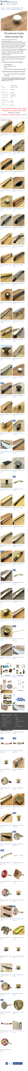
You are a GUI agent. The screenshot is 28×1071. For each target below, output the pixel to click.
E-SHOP (15, 4)
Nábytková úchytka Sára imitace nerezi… (9, 731)
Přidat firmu (4, 726)
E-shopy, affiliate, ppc (6, 722)
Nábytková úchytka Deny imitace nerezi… (9, 806)
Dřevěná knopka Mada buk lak (7, 769)
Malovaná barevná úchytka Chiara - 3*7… (9, 1049)
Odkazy (17, 719)
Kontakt (17, 717)
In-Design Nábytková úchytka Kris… (20, 451)
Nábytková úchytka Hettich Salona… (8, 601)
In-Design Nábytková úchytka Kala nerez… (9, 246)
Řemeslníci (4, 719)
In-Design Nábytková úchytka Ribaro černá (9, 918)
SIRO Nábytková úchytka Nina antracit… (9, 545)
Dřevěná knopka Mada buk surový (19, 788)
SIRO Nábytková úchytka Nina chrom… (8, 320)
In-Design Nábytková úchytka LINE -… (8, 470)
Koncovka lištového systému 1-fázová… (9, 862)
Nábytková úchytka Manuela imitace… (20, 619)
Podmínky (4, 724)
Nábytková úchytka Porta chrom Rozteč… (9, 377)
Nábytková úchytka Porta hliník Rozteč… (9, 433)
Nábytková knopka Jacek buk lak (19, 900)
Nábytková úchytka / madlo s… (7, 750)
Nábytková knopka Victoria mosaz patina (9, 638)
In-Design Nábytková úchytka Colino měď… (9, 227)
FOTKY (3, 4)
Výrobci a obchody (6, 717)
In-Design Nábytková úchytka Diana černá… (9, 414)
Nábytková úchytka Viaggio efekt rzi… (20, 246)
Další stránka (18, 1063)
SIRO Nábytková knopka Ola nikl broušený (9, 619)
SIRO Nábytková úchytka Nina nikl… (20, 601)
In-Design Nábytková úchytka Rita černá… (9, 825)
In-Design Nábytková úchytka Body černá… (9, 974)
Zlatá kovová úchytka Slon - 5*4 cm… (8, 937)
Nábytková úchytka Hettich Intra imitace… (9, 582)
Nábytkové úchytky (14, 87)
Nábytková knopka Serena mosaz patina (9, 358)
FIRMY (9, 4)
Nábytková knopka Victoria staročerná (20, 470)
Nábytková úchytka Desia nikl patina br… (9, 563)
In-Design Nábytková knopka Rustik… (20, 414)
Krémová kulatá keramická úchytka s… (8, 788)
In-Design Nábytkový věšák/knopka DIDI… (9, 489)
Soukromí (17, 722)
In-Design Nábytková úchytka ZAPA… (20, 731)
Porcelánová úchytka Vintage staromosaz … (9, 339)
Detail (11, 135)
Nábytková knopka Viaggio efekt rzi (20, 395)
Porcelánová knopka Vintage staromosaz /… (9, 208)
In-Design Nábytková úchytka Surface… (9, 283)
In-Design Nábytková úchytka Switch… (8, 134)
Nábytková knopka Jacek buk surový (8, 956)
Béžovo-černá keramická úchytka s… (8, 1012)
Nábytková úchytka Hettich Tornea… (8, 526)
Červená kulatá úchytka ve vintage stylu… (9, 881)
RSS (16, 724)
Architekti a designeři (6, 721)
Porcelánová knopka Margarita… (19, 377)
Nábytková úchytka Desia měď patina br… (9, 395)
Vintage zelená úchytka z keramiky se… (9, 993)
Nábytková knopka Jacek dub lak (19, 993)
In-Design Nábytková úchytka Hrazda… (8, 190)
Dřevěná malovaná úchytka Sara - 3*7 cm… (9, 900)
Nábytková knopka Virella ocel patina (8, 302)
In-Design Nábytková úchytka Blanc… (20, 134)
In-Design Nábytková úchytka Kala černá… (9, 152)
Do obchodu (5, 135)
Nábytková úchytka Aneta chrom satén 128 (9, 657)
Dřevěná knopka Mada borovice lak (20, 956)
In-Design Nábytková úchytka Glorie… (8, 844)
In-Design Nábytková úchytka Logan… (8, 507)
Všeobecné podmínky (20, 721)
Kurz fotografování (19, 726)
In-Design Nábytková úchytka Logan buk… (9, 264)
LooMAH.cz (24, 115)
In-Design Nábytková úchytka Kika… (20, 657)
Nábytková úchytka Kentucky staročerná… (9, 171)
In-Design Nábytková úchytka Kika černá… (9, 451)
